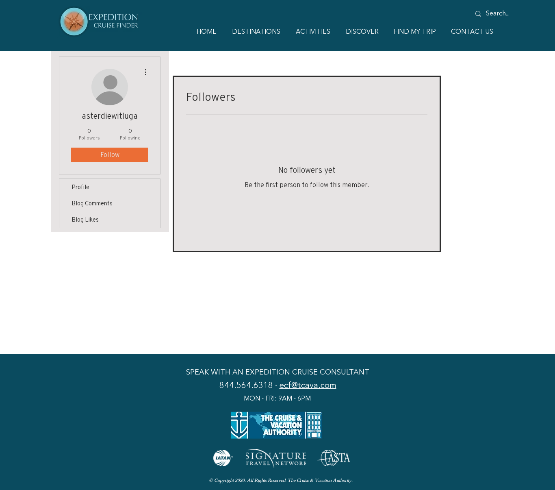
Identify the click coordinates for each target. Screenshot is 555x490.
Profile (80, 187)
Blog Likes (85, 219)
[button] (360, 32)
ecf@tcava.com (308, 386)
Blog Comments (92, 203)
